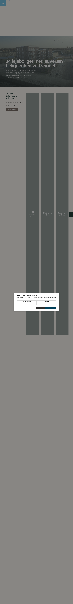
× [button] (57, 294)
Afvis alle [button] (40, 307)
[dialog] (36, 302)
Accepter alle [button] (51, 307)
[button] (20, 307)
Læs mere (50, 298)
